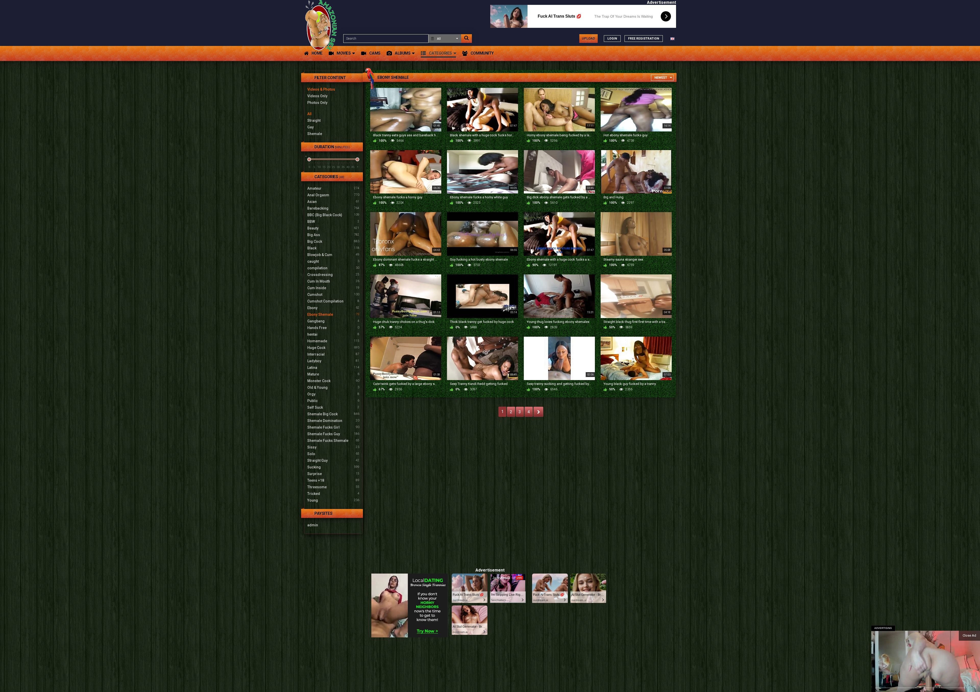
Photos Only (317, 103)
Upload (588, 38)
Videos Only (317, 96)
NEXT (538, 412)
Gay (310, 127)
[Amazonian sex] (322, 38)
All (309, 114)
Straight (314, 120)
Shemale (314, 134)
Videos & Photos (321, 89)
